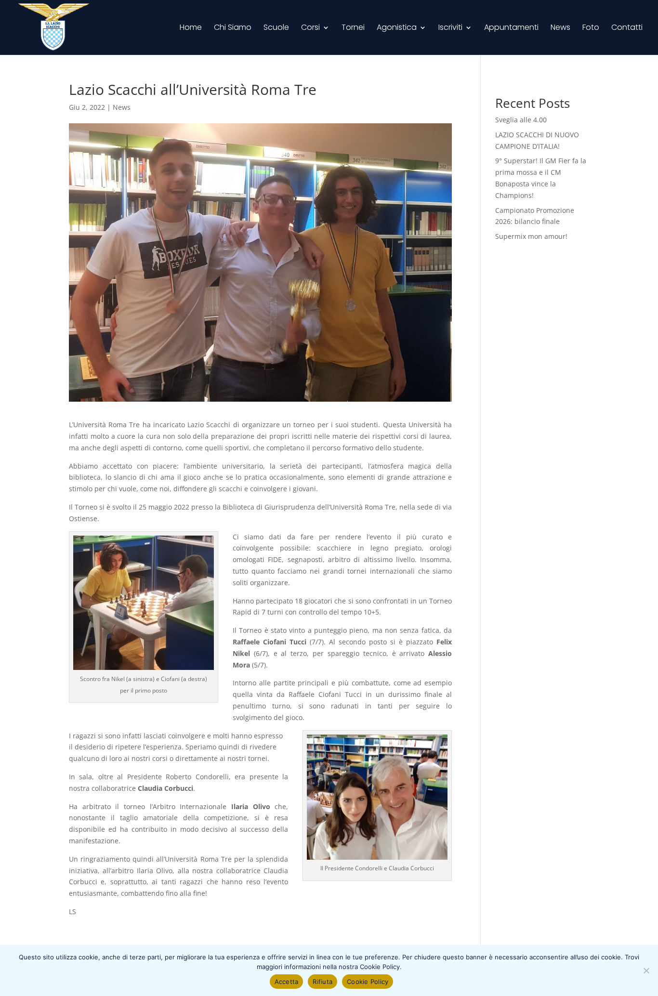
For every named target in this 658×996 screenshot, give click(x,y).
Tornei (353, 28)
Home (191, 28)
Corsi (310, 28)
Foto (590, 28)
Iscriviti (450, 28)
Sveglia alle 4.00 (521, 119)
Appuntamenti (511, 28)
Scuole (276, 28)
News (560, 28)
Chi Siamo (232, 28)
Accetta (287, 981)
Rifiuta (322, 981)
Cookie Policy (367, 981)
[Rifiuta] (646, 970)
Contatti (627, 28)
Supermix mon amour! (531, 236)
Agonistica (397, 28)
